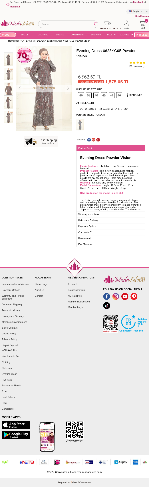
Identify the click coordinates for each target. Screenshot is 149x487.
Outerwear (7, 368)
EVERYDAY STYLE (96, 35)
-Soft (74, 482)
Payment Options (11, 290)
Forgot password (76, 290)
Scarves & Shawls (11, 385)
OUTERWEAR (77, 35)
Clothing (6, 362)
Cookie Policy (9, 333)
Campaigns (8, 408)
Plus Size (7, 379)
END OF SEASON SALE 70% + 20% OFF (26, 35)
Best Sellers (8, 397)
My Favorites (75, 295)
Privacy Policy (9, 339)
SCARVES (124, 35)
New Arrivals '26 (10, 356)
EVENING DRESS (60, 35)
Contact (39, 295)
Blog (4, 403)
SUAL (5, 391)
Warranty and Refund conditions (13, 297)
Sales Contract (9, 327)
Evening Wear (9, 374)
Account (72, 284)
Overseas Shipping (12, 304)
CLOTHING (43, 35)
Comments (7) (139, 66)
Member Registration (79, 301)
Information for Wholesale (15, 284)
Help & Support (10, 345)
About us (39, 290)
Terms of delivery (11, 310)
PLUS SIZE (109, 35)
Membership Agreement (14, 322)
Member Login (75, 307)
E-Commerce (84, 482)
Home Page (41, 284)
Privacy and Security (13, 316)
